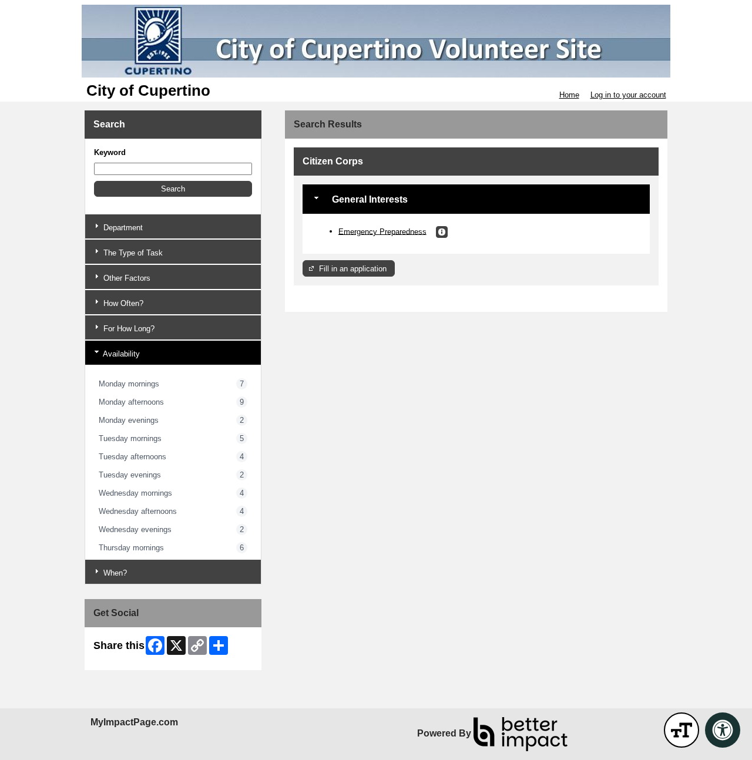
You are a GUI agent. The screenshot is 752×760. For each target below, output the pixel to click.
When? (114, 573)
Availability (120, 353)
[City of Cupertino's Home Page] (376, 41)
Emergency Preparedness (382, 231)
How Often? (122, 303)
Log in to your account (628, 94)
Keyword (110, 152)
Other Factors (125, 278)
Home (569, 94)
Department (122, 227)
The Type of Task (132, 252)
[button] (173, 189)
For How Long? (128, 328)
